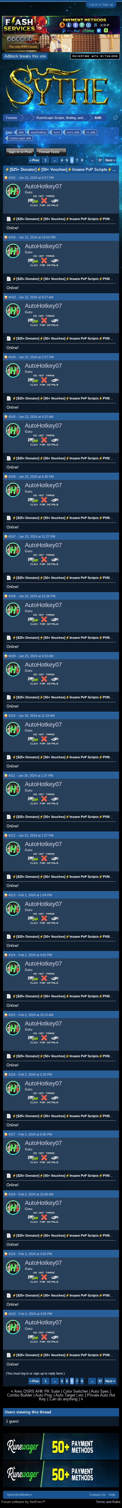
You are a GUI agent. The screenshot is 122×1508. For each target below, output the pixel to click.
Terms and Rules (108, 1502)
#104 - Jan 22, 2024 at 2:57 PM (31, 357)
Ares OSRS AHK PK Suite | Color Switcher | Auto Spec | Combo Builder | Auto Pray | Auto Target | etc (59, 1393)
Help (112, 1494)
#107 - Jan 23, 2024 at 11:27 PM (32, 536)
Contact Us (97, 1494)
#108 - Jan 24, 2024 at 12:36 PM (32, 596)
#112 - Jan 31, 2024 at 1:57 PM (31, 835)
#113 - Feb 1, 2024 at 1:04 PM (30, 895)
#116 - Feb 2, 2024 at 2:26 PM (30, 1074)
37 (100, 160)
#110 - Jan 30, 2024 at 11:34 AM (31, 715)
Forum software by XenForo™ (23, 1502)
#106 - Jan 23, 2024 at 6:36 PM (31, 476)
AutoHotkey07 (43, 186)
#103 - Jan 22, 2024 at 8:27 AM (31, 297)
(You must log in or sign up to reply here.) (35, 1373)
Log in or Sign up (101, 4)
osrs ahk (73, 132)
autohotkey (39, 132)
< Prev (34, 160)
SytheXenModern (19, 1494)
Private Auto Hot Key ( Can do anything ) (77, 1397)
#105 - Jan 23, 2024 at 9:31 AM (31, 416)
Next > (110, 160)
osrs (57, 132)
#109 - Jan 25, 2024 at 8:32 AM (31, 656)
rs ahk (91, 132)
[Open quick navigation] (116, 118)
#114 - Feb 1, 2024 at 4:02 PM (30, 955)
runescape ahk (20, 138)
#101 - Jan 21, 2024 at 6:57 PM (31, 177)
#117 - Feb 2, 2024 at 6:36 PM (30, 1134)
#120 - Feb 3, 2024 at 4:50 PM (30, 1314)
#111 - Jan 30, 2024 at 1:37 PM (31, 775)
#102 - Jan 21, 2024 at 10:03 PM (32, 237)
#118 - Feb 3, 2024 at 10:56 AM (31, 1194)
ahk (21, 132)
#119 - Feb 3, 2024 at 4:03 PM (30, 1254)
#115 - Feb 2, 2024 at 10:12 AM (31, 1015)
